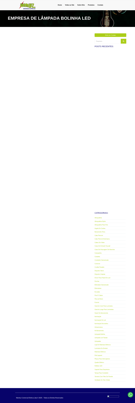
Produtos (91, 5)
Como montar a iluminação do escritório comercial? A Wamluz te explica (110, 75)
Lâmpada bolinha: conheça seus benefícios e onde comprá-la (30, 80)
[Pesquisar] (123, 41)
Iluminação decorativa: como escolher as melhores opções (109, 201)
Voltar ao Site (69, 5)
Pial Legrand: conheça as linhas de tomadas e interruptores (108, 107)
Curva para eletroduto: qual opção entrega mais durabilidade (108, 170)
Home (60, 5)
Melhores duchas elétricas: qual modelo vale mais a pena (109, 138)
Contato (100, 5)
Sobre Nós (81, 5)
